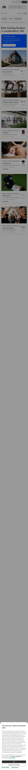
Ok (14, 761)
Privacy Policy (12, 757)
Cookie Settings (14, 765)
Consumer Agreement (16, 756)
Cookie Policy (15, 767)
